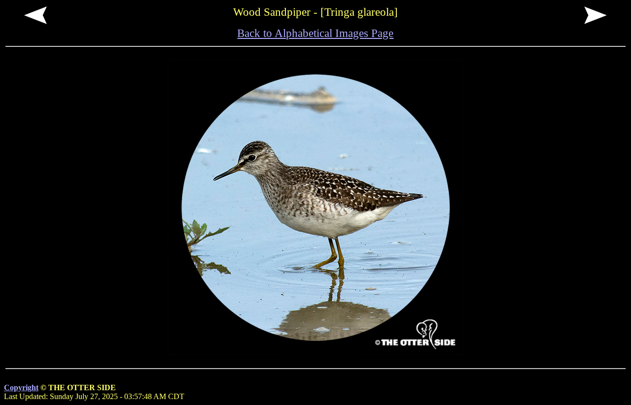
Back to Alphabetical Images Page (315, 33)
